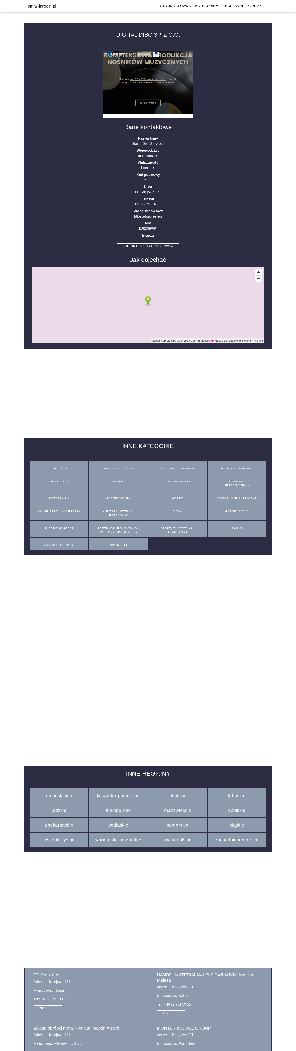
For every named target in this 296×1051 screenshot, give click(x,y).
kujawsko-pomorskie (118, 795)
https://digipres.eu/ (148, 216)
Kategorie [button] (205, 6)
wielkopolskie (178, 839)
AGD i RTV (59, 468)
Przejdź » (48, 1008)
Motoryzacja (237, 511)
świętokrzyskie (59, 839)
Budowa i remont (236, 468)
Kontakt (255, 6)
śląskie (237, 825)
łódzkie (59, 810)
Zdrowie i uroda (59, 545)
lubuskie (237, 795)
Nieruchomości (59, 528)
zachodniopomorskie (237, 839)
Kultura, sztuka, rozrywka (148, 246)
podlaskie (118, 825)
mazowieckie (177, 810)
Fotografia (59, 498)
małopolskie (118, 810)
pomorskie (178, 825)
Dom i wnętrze (177, 481)
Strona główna (175, 6)
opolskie (237, 810)
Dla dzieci (59, 481)
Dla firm (118, 481)
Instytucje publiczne (237, 498)
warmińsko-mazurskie (118, 839)
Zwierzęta (118, 545)
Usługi (237, 528)
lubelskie (177, 795)
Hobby (177, 498)
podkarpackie (59, 825)
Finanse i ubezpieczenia (237, 483)
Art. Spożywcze (118, 468)
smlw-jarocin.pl (42, 6)
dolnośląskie (59, 795)
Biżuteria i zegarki (177, 468)
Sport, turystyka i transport (177, 530)
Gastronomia (118, 498)
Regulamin (232, 6)
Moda (177, 511)
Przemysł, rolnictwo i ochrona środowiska (118, 530)
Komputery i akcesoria (59, 511)
